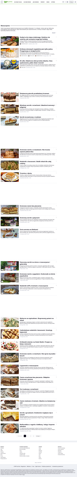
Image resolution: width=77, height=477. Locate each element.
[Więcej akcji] (56, 37)
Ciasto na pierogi (61, 449)
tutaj (23, 474)
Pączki (40, 457)
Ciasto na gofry (60, 453)
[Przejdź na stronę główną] (2, 2)
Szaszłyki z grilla (22, 454)
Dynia (21, 450)
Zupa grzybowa (3, 457)
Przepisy (43, 2)
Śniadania (2, 448)
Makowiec (40, 450)
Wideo (48, 2)
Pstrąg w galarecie (3, 458)
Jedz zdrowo (36, 2)
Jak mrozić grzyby (22, 449)
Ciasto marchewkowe (61, 448)
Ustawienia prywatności (57, 466)
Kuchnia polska (18, 2)
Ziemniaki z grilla (22, 453)
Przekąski (2, 452)
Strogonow (59, 452)
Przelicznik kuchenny (61, 454)
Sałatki (1, 450)
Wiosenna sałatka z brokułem (24, 456)
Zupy (1, 449)
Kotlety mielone (3, 453)
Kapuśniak (59, 450)
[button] (66, 2)
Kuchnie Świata (27, 2)
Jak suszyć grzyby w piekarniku (25, 448)
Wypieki (53, 2)
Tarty (39, 454)
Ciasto (40, 448)
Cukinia (21, 452)
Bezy (39, 456)
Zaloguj (71, 2)
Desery (40, 453)
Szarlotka (40, 452)
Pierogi (1, 456)
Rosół (1, 454)
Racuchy (40, 458)
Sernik (40, 449)
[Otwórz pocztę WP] (63, 2)
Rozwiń (53, 32)
